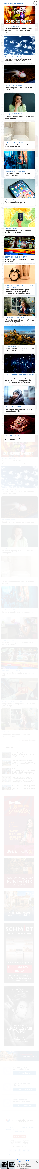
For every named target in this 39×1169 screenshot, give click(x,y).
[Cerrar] (37, 1162)
